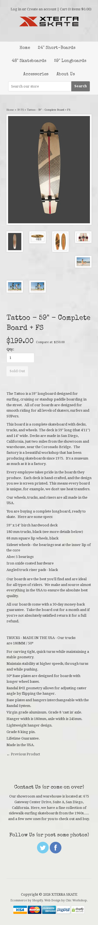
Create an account (41, 9)
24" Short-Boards (56, 48)
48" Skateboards (29, 61)
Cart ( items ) (75, 9)
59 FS (20, 109)
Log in (16, 9)
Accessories (35, 74)
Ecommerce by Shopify (27, 900)
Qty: (10, 349)
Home (25, 48)
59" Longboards (70, 61)
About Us (65, 74)
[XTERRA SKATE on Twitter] (43, 852)
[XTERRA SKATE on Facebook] (56, 852)
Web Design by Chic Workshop (65, 900)
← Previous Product (23, 754)
